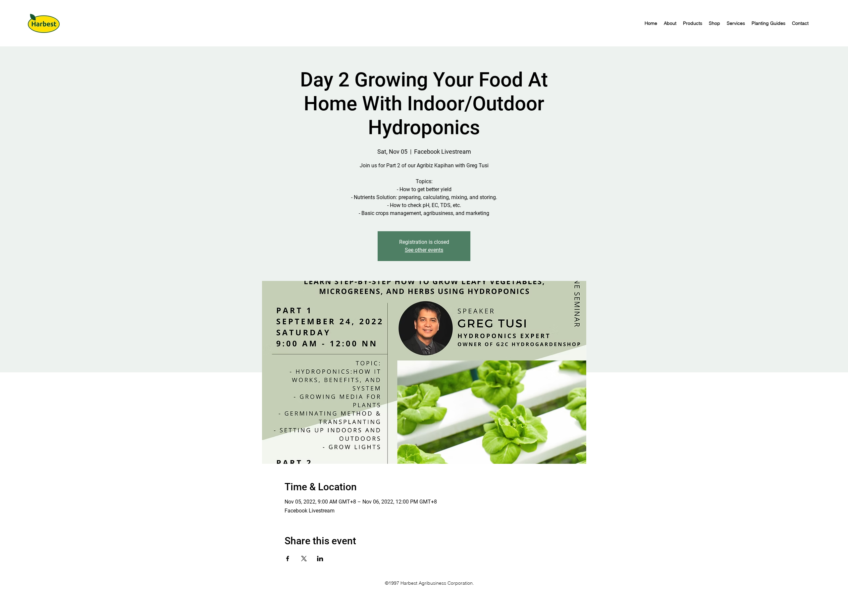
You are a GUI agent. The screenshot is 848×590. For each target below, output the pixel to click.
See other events (424, 250)
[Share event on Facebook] (288, 558)
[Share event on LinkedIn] (320, 558)
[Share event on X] (304, 558)
